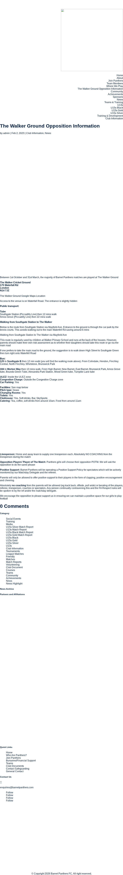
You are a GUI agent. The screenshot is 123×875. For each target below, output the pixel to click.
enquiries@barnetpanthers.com (16, 787)
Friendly (10, 556)
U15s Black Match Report (19, 532)
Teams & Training (113, 102)
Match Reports (13, 562)
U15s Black (117, 107)
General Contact (14, 771)
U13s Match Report (16, 529)
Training (10, 521)
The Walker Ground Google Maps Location (22, 296)
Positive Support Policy (70, 470)
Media (9, 524)
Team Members (115, 83)
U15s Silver (117, 113)
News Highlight (14, 583)
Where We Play (114, 86)
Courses (10, 570)
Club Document (14, 567)
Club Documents (15, 766)
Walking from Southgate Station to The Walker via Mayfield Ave (33, 335)
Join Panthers (115, 80)
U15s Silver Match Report (19, 527)
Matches (10, 559)
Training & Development (110, 116)
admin (6, 133)
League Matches (15, 554)
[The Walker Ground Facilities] (30, 449)
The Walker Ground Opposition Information (100, 89)
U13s (120, 105)
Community (117, 91)
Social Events (13, 519)
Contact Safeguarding (17, 768)
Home (120, 75)
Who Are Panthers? (16, 755)
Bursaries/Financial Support (21, 760)
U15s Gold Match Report (19, 535)
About (120, 78)
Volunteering (13, 564)
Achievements (115, 94)
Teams (9, 572)
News (120, 99)
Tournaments (13, 551)
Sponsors (118, 97)
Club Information (114, 118)
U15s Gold (117, 110)
